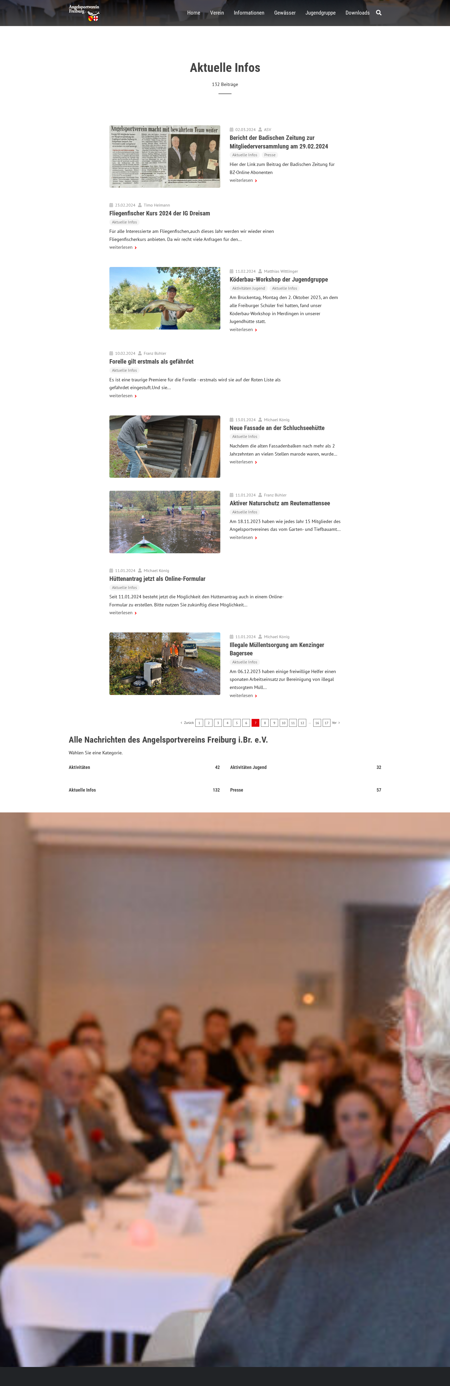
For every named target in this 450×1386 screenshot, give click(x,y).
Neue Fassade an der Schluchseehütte (277, 428)
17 (326, 723)
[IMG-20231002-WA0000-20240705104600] (164, 269)
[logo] (85, 7)
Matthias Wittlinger (281, 271)
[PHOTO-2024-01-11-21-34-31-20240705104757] (164, 635)
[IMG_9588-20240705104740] (164, 493)
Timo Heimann (157, 205)
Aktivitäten (79, 767)
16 (317, 723)
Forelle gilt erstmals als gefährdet (151, 361)
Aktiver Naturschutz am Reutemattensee (280, 503)
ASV (267, 129)
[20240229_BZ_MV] (164, 127)
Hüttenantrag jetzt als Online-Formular (157, 578)
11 (293, 723)
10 (283, 723)
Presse (270, 154)
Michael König (277, 419)
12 (302, 723)
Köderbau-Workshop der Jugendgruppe (279, 279)
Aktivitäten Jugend (248, 288)
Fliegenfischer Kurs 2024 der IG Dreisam (159, 213)
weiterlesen (241, 180)
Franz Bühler (155, 353)
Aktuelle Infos (244, 154)
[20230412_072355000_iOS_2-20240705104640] (164, 418)
